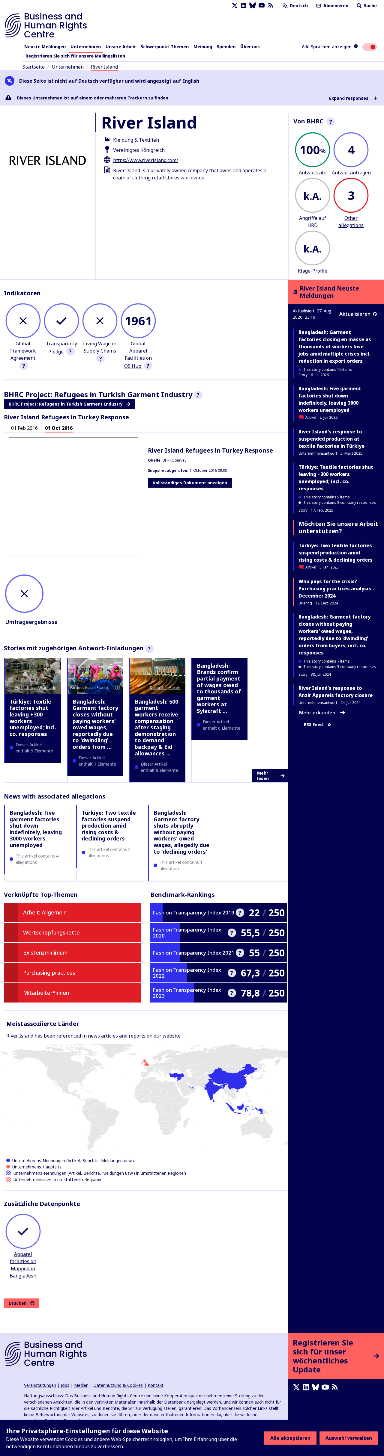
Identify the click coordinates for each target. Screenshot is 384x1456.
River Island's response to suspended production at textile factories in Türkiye (331, 438)
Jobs (65, 1385)
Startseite (33, 66)
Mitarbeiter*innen (46, 992)
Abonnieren (335, 5)
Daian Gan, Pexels (165, 687)
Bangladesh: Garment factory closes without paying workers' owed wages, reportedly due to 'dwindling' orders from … (95, 724)
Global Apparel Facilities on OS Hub (138, 354)
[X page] (234, 5)
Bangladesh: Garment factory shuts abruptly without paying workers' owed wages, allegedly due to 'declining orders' (181, 832)
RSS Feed (313, 725)
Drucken (18, 1303)
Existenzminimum (45, 952)
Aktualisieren (354, 314)
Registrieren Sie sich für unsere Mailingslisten (75, 56)
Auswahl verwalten (349, 1438)
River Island (104, 66)
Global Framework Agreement (23, 350)
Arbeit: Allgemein (45, 912)
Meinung (203, 46)
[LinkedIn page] (243, 5)
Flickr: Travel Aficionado (35, 687)
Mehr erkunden (317, 712)
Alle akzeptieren (290, 1438)
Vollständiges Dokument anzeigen (190, 483)
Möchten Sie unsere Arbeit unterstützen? (338, 527)
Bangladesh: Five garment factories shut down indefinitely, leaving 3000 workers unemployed (36, 829)
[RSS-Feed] (270, 5)
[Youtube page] (261, 5)
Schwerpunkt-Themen (165, 46)
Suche (370, 5)
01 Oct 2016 (59, 428)
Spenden (226, 46)
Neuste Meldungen (45, 46)
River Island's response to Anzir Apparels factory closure (335, 691)
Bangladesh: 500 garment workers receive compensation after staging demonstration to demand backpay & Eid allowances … (156, 727)
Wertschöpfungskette (51, 932)
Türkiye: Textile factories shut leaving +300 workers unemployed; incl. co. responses (33, 717)
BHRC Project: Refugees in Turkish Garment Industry (66, 404)
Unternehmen (85, 46)
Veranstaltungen (40, 1385)
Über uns (250, 46)
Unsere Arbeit (121, 46)
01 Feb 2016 (24, 428)
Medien (81, 1385)
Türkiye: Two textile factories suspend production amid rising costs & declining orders (109, 825)
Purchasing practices (49, 972)
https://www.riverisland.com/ (145, 160)
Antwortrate (312, 172)
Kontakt (156, 1385)
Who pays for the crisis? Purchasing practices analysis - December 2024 (336, 588)
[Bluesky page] (252, 5)
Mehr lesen (263, 775)
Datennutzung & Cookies (118, 1385)
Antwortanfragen (351, 172)
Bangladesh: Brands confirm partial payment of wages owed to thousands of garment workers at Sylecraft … (219, 688)
